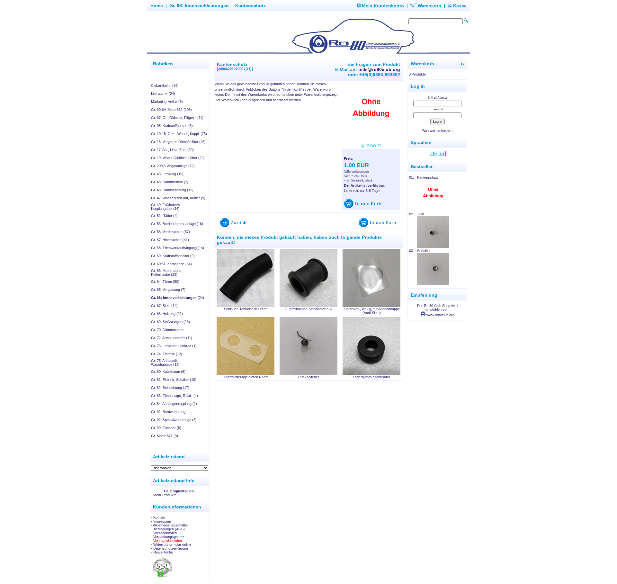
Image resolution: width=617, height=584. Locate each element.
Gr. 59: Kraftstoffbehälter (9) (173, 256)
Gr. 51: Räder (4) (164, 216)
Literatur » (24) (163, 93)
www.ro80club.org (439, 315)
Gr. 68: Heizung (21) (167, 314)
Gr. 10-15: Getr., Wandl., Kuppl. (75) (179, 134)
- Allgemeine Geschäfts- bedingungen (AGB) (169, 527)
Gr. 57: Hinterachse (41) (170, 240)
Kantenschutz (250, 5)
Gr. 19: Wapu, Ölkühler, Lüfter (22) (178, 158)
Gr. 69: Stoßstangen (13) (170, 322)
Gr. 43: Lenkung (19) (167, 174)
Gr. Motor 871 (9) (164, 436)
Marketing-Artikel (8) (167, 101)
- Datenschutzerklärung (169, 548)
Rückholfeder (308, 377)
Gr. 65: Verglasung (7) (168, 290)
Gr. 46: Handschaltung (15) (172, 190)
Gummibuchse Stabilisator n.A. (309, 309)
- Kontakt (158, 517)
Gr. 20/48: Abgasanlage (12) (173, 166)
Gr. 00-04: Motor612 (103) (171, 110)
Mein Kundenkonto (382, 5)
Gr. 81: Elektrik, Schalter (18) (173, 380)
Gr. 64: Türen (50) (165, 281)
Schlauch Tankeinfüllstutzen (245, 309)
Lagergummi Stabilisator (371, 377)
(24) (177, 298)
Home (156, 5)
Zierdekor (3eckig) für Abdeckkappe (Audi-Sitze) (372, 311)
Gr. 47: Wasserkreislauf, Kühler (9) (178, 198)
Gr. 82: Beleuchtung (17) (170, 388)
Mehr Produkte (164, 495)
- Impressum (161, 521)
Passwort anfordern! (437, 130)
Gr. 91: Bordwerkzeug (168, 412)
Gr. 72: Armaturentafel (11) (171, 338)
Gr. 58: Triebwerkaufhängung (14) (177, 248)
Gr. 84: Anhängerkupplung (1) (174, 404)
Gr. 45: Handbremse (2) (169, 182)
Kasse (459, 5)
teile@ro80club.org (379, 69)
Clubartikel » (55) (165, 85)
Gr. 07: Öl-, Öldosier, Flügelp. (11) (177, 118)
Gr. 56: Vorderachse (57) (170, 232)
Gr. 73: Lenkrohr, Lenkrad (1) (174, 346)
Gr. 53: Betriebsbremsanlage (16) (177, 224)
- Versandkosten (164, 533)
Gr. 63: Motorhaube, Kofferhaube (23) (166, 272)
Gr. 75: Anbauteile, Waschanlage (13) (165, 362)
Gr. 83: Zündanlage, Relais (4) (174, 396)
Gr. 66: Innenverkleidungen (199, 5)
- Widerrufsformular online (171, 544)
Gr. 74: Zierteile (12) (166, 354)
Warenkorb (428, 5)
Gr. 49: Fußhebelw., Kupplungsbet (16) (166, 207)
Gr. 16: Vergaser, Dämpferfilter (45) (178, 142)
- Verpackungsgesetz (167, 537)
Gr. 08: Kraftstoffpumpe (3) (172, 126)
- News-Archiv (162, 552)
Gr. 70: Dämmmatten (167, 330)
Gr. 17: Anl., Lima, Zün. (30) (172, 150)
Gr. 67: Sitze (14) (164, 306)
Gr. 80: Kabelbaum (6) (168, 371)
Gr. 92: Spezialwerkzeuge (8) (174, 420)
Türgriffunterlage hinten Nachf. (245, 377)
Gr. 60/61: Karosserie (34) (171, 264)
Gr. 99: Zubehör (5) (166, 428)
